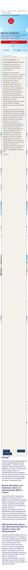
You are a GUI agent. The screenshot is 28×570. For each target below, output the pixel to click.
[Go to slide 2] (14, 46)
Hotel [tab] (19, 50)
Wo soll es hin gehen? (7, 55)
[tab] (6, 50)
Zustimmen (21, 450)
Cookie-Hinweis (14, 121)
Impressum (6, 154)
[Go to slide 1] (13, 46)
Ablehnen (6, 450)
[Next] (27, 30)
